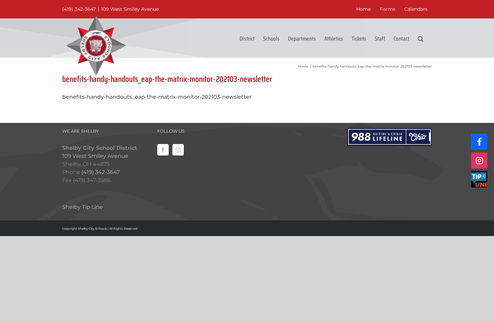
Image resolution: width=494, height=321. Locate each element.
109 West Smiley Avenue (130, 9)
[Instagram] (178, 149)
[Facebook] (163, 149)
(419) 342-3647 (79, 9)
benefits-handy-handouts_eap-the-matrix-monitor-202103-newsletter (156, 97)
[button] (420, 38)
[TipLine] (479, 179)
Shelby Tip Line (82, 207)
